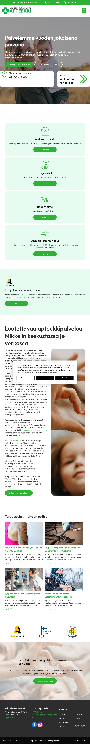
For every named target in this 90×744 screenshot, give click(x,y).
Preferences (25, 378)
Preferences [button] (53, 372)
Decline (45, 378)
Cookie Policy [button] (63, 370)
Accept (64, 378)
